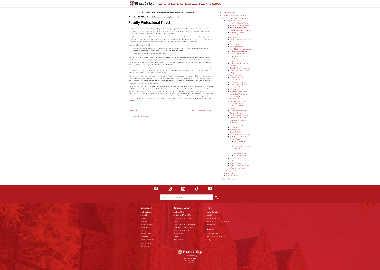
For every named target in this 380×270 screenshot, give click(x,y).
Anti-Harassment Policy (238, 28)
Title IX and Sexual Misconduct (216, 236)
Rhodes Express (178, 240)
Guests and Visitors (236, 77)
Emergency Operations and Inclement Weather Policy (239, 52)
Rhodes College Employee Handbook (157, 12)
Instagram (170, 189)
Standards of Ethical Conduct (240, 134)
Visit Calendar (145, 246)
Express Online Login (213, 212)
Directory (143, 230)
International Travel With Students (201, 110)
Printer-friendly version (140, 117)
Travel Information (240, 155)
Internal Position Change (238, 84)
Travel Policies (189, 12)
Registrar (176, 236)
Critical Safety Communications (240, 49)
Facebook (156, 189)
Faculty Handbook (164, 4)
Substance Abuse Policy (238, 137)
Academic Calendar (147, 212)
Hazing (209, 239)
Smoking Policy (235, 129)
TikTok (197, 189)
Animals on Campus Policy (239, 23)
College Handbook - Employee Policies (198, 4)
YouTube (210, 189)
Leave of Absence (232, 175)
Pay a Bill (209, 215)
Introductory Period (236, 87)
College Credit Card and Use (240, 39)
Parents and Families (147, 240)
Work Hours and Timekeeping (240, 165)
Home (142, 12)
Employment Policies (176, 12)
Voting (232, 161)
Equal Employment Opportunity (240, 68)
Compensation (235, 42)
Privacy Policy (211, 224)
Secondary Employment (238, 125)
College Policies (145, 227)
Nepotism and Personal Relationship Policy (238, 102)
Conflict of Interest (236, 44)
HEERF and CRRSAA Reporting (183, 227)
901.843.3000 (190, 263)
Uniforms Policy (235, 158)
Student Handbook (177, 4)
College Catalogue (146, 224)
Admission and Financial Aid (182, 215)
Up (164, 110)
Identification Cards (236, 80)
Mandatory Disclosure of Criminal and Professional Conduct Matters (238, 94)
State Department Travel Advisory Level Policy (242, 152)
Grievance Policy (235, 75)
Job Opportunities (146, 233)
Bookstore (144, 218)
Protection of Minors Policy (239, 115)
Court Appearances (236, 47)
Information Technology (238, 82)
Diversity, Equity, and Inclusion (182, 218)
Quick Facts (144, 236)
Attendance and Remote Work (240, 30)
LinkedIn (183, 189)
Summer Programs (146, 243)
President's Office (178, 233)
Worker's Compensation (238, 168)
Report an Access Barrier (214, 218)
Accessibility (144, 215)
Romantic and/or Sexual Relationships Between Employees (238, 120)
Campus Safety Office (213, 233)
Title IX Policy (216, 4)
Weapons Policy (235, 163)
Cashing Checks (235, 37)
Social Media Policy (236, 132)
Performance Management (239, 110)
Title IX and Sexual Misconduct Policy (234, 15)
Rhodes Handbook (142, 3)
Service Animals (235, 127)
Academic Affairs (178, 212)
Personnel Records (236, 113)
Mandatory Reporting (237, 99)
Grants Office (177, 221)
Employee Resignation (237, 61)
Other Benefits (231, 173)
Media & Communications (181, 230)
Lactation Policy (235, 89)
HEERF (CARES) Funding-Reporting (184, 224)
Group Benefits (231, 171)
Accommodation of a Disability (240, 25)
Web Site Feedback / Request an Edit (218, 221)
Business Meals (235, 35)
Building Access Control (238, 32)
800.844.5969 (190, 260)
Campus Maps (145, 221)
